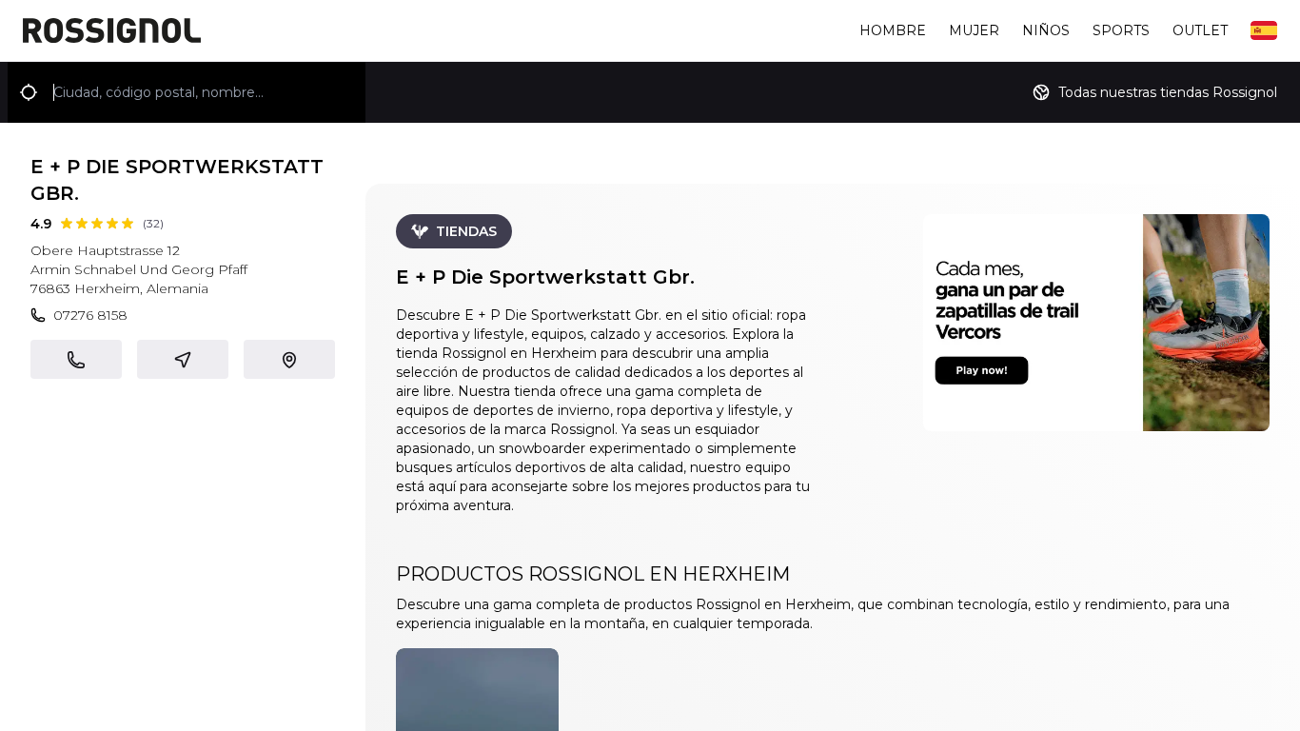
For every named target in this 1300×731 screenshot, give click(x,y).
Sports (1121, 30)
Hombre (892, 30)
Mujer (974, 30)
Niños (1046, 30)
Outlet (1200, 30)
